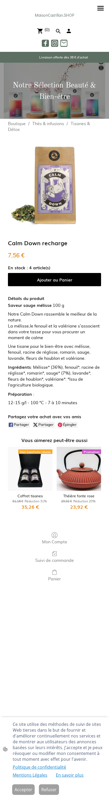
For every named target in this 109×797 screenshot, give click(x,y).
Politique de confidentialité (39, 767)
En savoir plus (70, 775)
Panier (54, 579)
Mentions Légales (30, 775)
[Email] (63, 43)
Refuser (49, 790)
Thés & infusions (48, 124)
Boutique (17, 124)
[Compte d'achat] (69, 31)
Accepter (23, 790)
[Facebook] (45, 43)
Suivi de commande (54, 560)
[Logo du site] (54, 21)
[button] (58, 31)
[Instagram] (54, 43)
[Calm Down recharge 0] (54, 184)
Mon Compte (54, 542)
